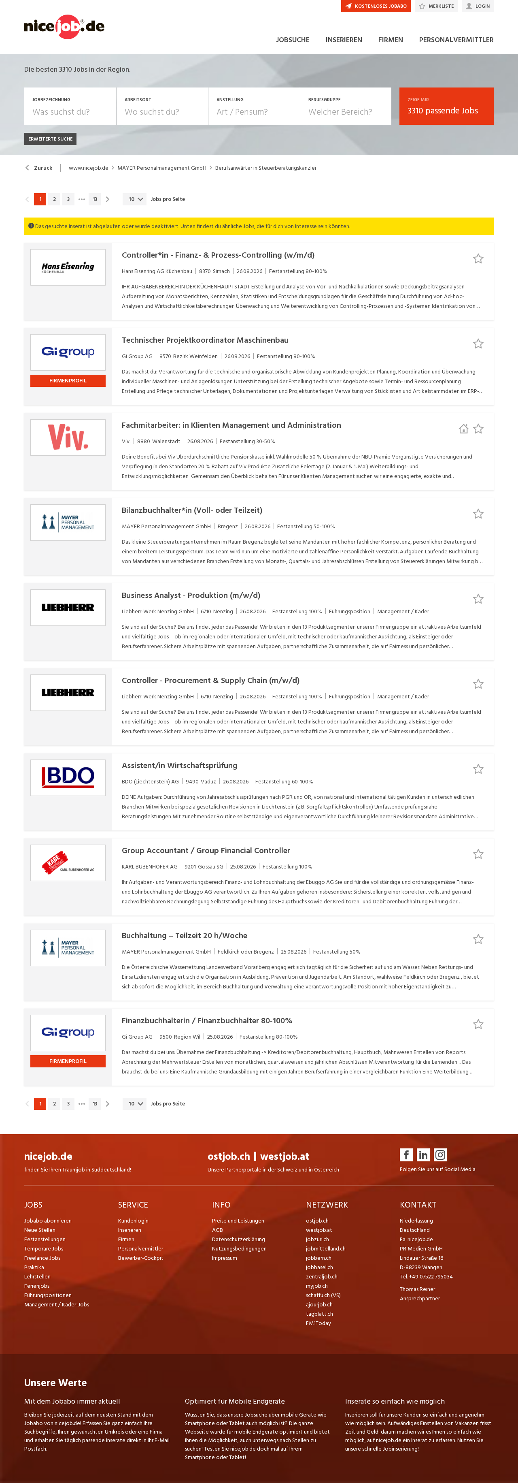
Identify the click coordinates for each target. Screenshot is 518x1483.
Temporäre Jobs (43, 1248)
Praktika (34, 1267)
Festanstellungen (45, 1239)
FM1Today (318, 1323)
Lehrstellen (37, 1276)
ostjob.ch (229, 1156)
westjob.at (284, 1156)
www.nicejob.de (88, 168)
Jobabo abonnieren (48, 1220)
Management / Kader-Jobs (56, 1304)
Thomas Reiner (417, 1289)
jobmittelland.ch (326, 1248)
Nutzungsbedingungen (239, 1248)
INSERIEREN (344, 40)
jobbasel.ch (319, 1267)
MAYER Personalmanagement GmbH (161, 168)
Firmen (126, 1239)
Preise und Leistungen (238, 1220)
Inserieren (129, 1230)
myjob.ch (317, 1286)
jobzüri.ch (317, 1239)
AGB (217, 1230)
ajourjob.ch (319, 1304)
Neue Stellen (39, 1230)
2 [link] (54, 199)
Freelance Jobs (42, 1258)
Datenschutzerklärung (238, 1239)
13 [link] (95, 199)
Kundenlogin (133, 1220)
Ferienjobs (36, 1286)
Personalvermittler (140, 1248)
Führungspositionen (48, 1295)
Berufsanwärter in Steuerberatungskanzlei (265, 168)
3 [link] (68, 199)
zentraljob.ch (322, 1276)
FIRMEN (390, 40)
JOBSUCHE (293, 40)
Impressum (224, 1258)
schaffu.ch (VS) (323, 1295)
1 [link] (40, 199)
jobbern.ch (318, 1258)
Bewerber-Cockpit (140, 1258)
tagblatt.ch (319, 1314)
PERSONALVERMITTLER (456, 40)
